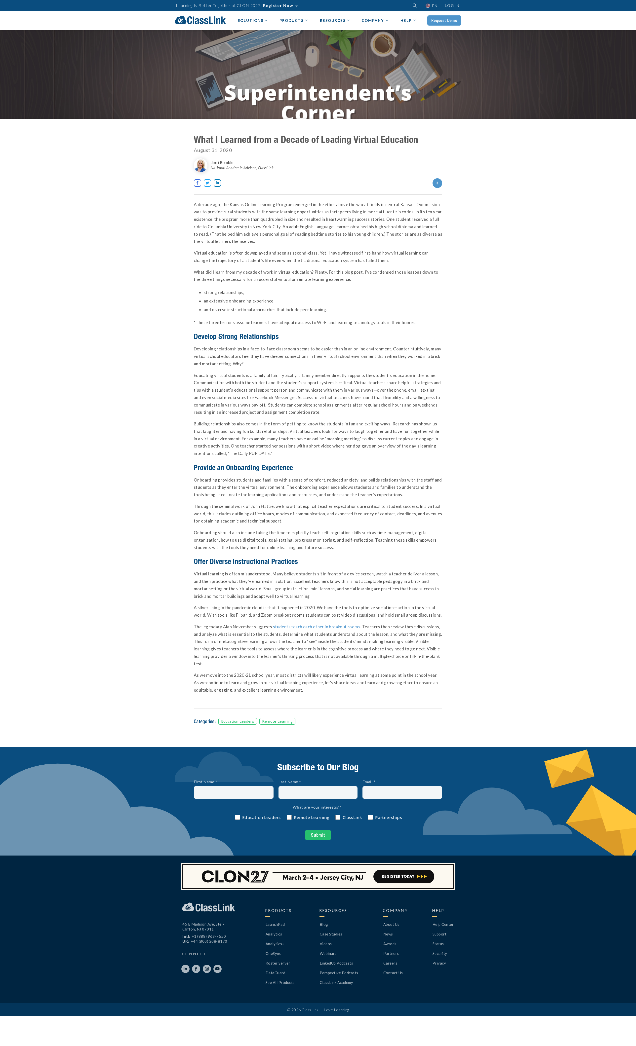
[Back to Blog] (419, 183)
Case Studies (331, 934)
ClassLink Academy (336, 982)
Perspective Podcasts (339, 973)
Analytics (274, 934)
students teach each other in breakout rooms (316, 626)
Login (452, 5)
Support (440, 934)
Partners (391, 953)
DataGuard (275, 973)
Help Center (443, 924)
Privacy (439, 963)
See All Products (280, 982)
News (388, 934)
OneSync (273, 953)
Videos (326, 943)
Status (438, 943)
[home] (200, 20)
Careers (390, 963)
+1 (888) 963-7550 (209, 936)
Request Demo (444, 20)
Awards (390, 943)
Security (440, 953)
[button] (624, 1034)
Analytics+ (275, 943)
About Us (391, 924)
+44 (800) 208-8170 (209, 941)
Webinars (328, 953)
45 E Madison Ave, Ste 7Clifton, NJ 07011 (203, 926)
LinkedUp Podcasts (336, 963)
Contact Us (393, 973)
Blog (324, 924)
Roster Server (278, 963)
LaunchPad (275, 924)
